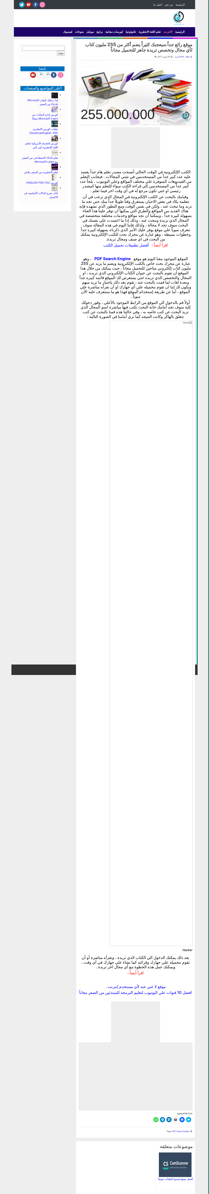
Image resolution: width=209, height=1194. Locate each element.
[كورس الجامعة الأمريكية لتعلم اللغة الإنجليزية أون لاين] (54, 138)
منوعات (79, 31)
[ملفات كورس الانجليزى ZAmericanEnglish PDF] (54, 123)
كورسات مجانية (114, 31)
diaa (188, 56)
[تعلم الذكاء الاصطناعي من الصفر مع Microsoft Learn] (54, 152)
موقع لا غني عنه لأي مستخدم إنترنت (137, 986)
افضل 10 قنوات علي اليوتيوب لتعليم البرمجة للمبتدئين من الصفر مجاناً (135, 992)
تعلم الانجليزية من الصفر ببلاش (41, 172)
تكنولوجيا (131, 31)
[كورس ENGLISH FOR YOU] (54, 177)
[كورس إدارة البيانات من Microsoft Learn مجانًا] (54, 109)
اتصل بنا (157, 4)
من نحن (169, 4)
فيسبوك (67, 31)
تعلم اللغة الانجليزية (150, 31)
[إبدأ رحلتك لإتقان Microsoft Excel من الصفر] (54, 94)
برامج (99, 31)
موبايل (90, 31)
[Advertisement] (135, 147)
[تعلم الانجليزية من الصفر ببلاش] (54, 166)
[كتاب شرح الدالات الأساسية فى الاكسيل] (54, 187)
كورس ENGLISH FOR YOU (42, 182)
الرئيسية (180, 4)
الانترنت (168, 31)
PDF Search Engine (112, 258)
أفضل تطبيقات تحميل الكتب (126, 245)
